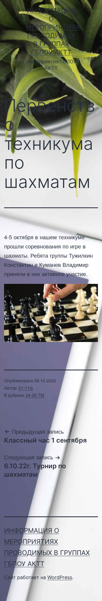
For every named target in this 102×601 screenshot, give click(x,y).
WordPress (59, 577)
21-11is (25, 388)
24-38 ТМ (35, 395)
